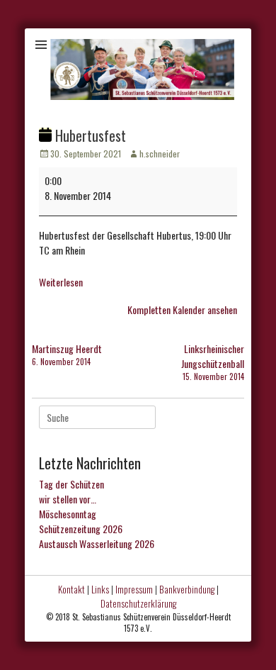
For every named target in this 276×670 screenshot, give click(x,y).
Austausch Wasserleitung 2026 (96, 543)
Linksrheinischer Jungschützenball (212, 361)
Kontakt (71, 589)
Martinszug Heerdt (67, 354)
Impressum (134, 589)
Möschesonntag (67, 513)
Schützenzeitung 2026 (80, 528)
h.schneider (159, 153)
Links (100, 589)
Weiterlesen (61, 281)
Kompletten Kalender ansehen (182, 309)
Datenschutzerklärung (138, 603)
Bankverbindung (186, 589)
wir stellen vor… (67, 498)
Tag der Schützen (71, 483)
